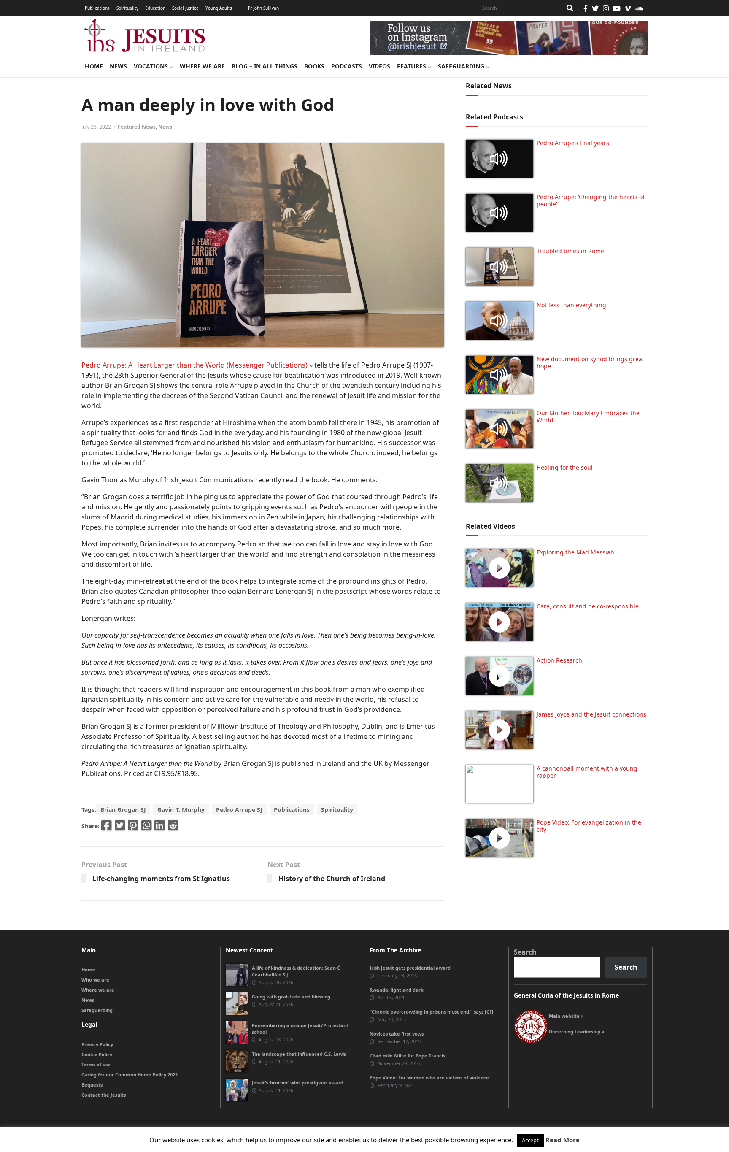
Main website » (566, 1016)
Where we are (202, 66)
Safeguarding (462, 66)
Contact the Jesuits (103, 1095)
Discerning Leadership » (577, 1031)
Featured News (137, 126)
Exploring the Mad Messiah (575, 552)
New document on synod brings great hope (590, 362)
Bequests (92, 1085)
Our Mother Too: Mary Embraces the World (588, 416)
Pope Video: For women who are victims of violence (429, 1077)
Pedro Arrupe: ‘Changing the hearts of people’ (591, 200)
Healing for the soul (565, 467)
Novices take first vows (397, 1033)
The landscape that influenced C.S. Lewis (299, 1054)
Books (314, 66)
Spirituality (127, 8)
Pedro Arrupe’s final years (573, 143)
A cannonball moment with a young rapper (587, 771)
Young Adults (218, 8)
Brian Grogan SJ (123, 810)
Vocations (152, 66)
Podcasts (346, 66)
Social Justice (185, 8)
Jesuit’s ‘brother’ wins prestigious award (297, 1082)
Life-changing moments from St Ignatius (161, 878)
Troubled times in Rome (570, 251)
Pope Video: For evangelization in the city (589, 825)
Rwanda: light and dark (397, 990)
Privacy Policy (97, 1044)
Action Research (559, 660)
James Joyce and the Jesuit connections (591, 714)
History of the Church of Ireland (331, 878)
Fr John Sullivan (263, 8)
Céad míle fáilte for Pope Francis (407, 1055)
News (118, 66)
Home (94, 66)
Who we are (95, 979)
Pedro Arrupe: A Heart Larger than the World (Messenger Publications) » (197, 365)
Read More (562, 1140)
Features (412, 66)
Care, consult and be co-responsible (588, 606)
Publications (97, 8)
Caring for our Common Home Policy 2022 (129, 1074)
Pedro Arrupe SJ (239, 810)
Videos (379, 66)
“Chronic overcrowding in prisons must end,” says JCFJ (432, 1012)
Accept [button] (530, 1140)
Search (525, 952)
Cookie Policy (96, 1054)
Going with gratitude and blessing (291, 996)
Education (155, 8)
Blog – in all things (264, 66)
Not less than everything (571, 305)
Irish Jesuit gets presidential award (410, 968)
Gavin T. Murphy (181, 810)
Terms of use (96, 1064)
